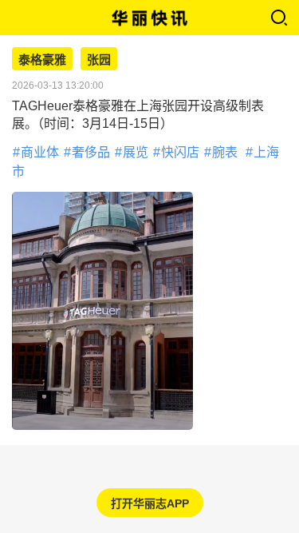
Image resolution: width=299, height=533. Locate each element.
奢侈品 (91, 152)
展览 (135, 152)
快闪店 (180, 152)
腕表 (225, 152)
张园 (99, 60)
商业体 (40, 152)
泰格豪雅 (42, 60)
